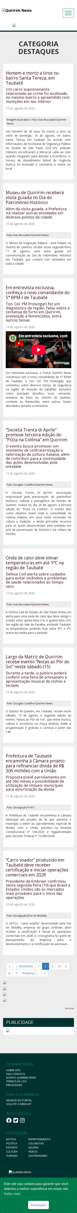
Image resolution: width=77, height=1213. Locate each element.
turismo (12, 1156)
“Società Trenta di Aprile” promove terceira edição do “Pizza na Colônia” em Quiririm (36, 435)
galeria (33, 1147)
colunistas (36, 1143)
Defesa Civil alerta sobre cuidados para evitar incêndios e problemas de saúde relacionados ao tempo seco (36, 580)
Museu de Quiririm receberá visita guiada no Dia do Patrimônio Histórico (35, 197)
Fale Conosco (15, 1074)
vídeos (33, 1151)
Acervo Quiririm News (21, 1077)
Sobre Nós (13, 1070)
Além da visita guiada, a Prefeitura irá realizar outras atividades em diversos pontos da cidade (36, 213)
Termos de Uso (16, 1081)
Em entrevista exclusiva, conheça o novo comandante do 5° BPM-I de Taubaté (38, 292)
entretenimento (39, 1139)
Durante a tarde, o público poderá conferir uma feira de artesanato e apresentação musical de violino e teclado (36, 679)
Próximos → (30, 973)
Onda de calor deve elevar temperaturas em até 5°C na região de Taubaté (35, 563)
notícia (11, 1139)
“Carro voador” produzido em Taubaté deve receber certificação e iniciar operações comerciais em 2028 (37, 867)
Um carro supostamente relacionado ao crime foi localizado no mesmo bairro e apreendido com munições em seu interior (38, 95)
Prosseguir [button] (38, 1205)
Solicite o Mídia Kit (18, 1104)
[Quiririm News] (24, 10)
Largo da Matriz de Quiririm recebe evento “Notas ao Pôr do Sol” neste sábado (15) (37, 661)
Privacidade (14, 1085)
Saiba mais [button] (12, 1193)
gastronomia (37, 1156)
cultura (11, 1151)
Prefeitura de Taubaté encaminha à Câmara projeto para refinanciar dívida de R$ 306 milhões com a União (35, 763)
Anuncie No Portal (19, 1100)
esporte (11, 1147)
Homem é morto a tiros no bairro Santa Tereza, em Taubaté (32, 78)
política (11, 1143)
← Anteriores (24, 966)
